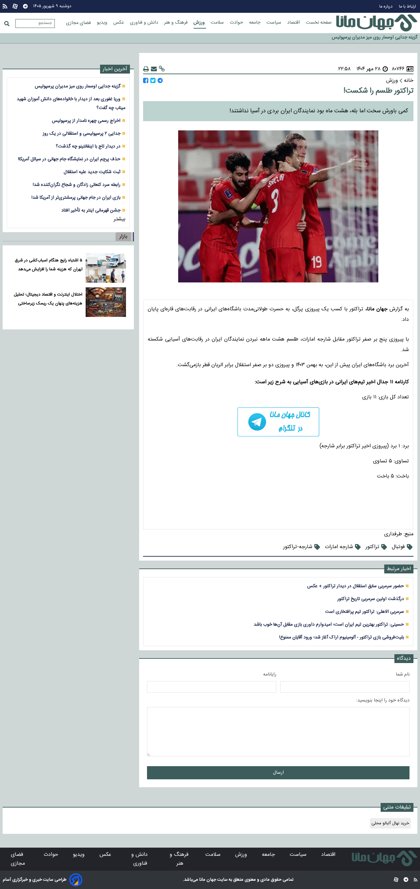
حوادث (237, 23)
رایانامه (269, 674)
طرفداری (393, 534)
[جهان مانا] (377, 23)
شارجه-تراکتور (297, 547)
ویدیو (103, 23)
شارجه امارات (339, 547)
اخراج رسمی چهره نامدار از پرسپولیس (86, 120)
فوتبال (398, 547)
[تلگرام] (25, 6)
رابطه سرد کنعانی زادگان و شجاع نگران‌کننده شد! (76, 185)
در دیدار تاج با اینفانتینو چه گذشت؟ (88, 146)
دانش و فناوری (144, 23)
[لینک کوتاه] (162, 69)
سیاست (274, 23)
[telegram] (278, 421)
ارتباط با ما (408, 6)
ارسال (278, 773)
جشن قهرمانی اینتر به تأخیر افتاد (90, 210)
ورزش (200, 23)
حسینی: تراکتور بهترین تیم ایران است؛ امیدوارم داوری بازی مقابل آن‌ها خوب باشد (329, 624)
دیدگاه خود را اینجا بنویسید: (383, 700)
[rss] (5, 6)
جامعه (255, 23)
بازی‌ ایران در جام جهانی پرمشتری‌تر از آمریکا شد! (76, 197)
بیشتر (119, 219)
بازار (123, 236)
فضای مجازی (79, 23)
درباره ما (386, 6)
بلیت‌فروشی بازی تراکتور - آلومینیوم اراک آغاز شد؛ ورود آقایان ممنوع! (341, 637)
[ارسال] (154, 69)
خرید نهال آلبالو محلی (390, 823)
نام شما (403, 674)
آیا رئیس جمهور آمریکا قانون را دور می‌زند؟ (378, 38)
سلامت (218, 23)
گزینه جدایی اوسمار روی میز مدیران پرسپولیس (77, 86)
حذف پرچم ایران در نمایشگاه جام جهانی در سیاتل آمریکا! (69, 159)
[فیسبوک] (145, 80)
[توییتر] (153, 80)
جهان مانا (207, 879)
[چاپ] (146, 69)
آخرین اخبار (115, 69)
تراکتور (372, 547)
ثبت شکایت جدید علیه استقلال (92, 172)
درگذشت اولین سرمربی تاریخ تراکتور (370, 599)
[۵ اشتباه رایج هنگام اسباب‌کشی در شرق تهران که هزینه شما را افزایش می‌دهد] (106, 268)
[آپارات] (15, 6)
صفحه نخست (319, 23)
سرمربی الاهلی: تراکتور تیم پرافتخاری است (364, 611)
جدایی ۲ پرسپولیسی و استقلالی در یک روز (81, 133)
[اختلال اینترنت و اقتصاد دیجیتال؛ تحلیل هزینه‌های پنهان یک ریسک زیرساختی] (106, 302)
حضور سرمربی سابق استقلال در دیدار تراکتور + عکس (355, 586)
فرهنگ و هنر (176, 23)
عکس (119, 23)
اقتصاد (294, 23)
